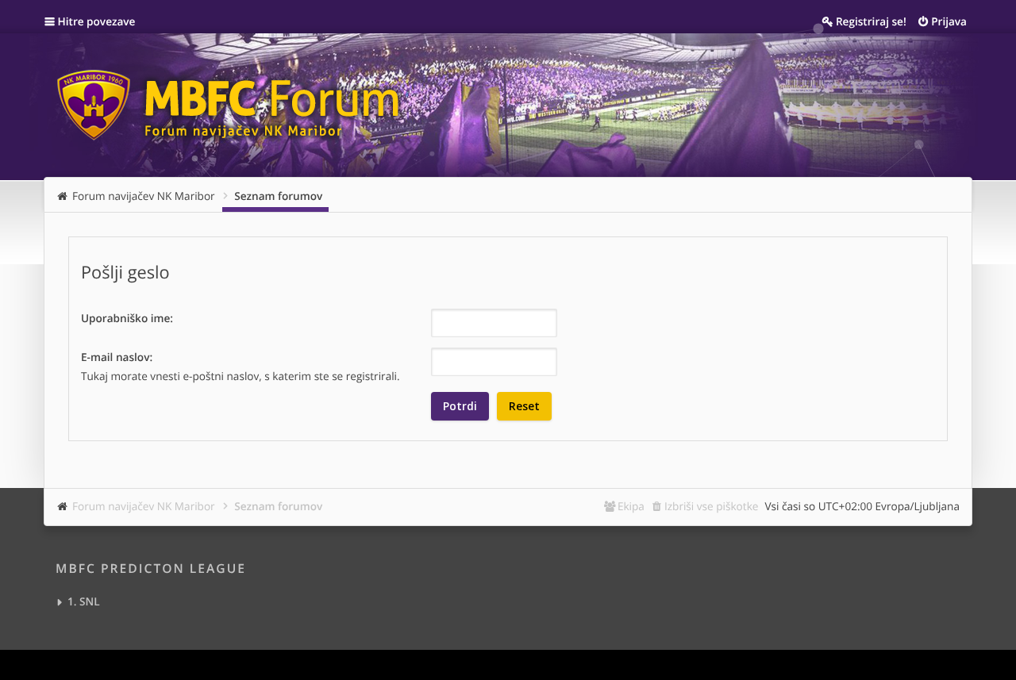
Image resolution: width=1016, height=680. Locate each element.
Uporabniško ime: (127, 317)
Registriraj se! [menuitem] (871, 21)
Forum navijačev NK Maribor (143, 505)
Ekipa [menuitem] (631, 505)
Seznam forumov (278, 505)
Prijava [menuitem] (949, 21)
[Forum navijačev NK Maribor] (234, 98)
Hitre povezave (97, 21)
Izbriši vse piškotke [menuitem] (711, 505)
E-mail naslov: (116, 356)
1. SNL (83, 601)
